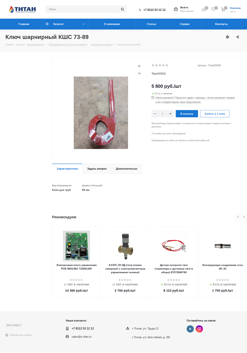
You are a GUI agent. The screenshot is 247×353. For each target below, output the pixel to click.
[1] (153, 65)
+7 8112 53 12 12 (154, 9)
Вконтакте (190, 329)
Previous (238, 217)
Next (244, 217)
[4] (163, 65)
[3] (160, 65)
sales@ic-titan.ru (81, 336)
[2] (156, 65)
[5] (167, 65)
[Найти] (122, 9)
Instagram (199, 329)
